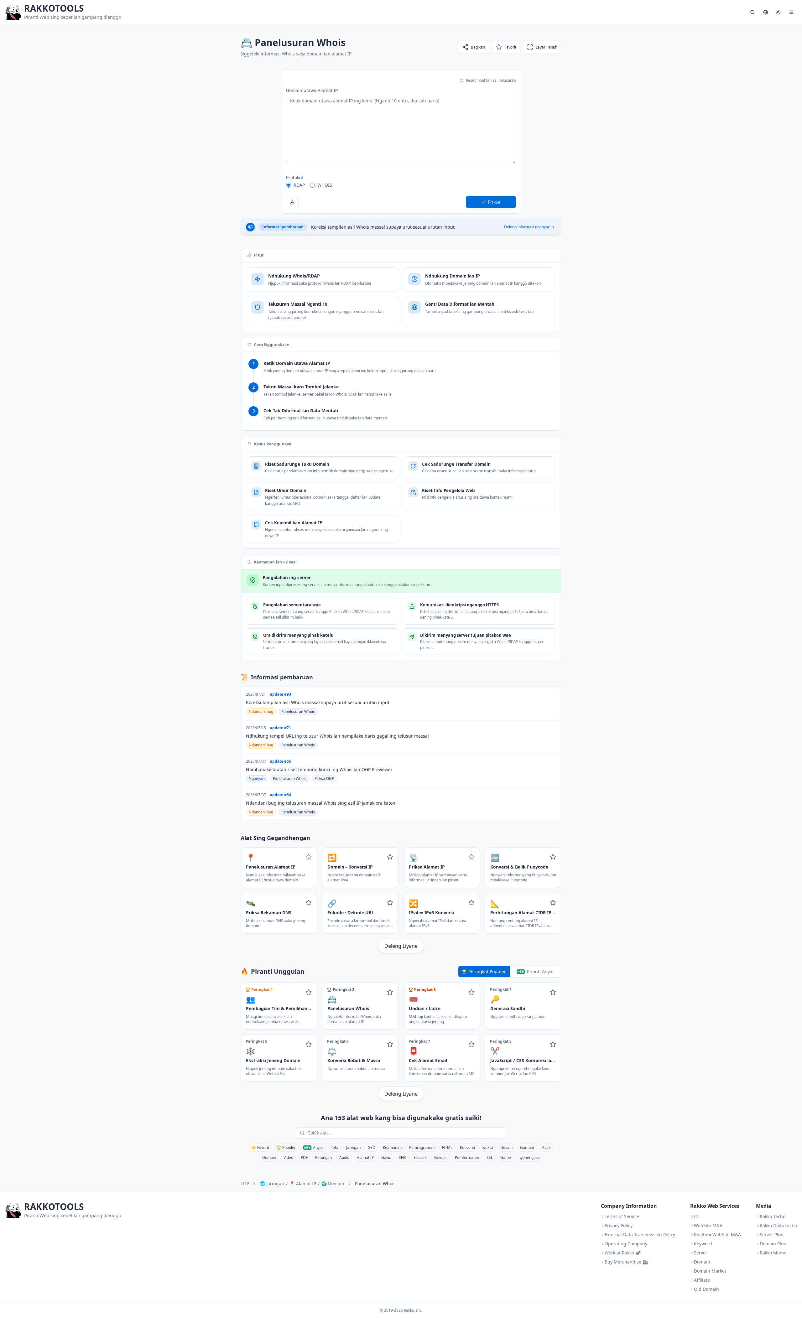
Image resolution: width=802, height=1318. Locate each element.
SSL (490, 1157)
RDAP (299, 185)
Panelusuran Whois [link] (375, 1183)
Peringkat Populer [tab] (487, 971)
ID (696, 1216)
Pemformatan (467, 1157)
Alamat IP (365, 1157)
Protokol (294, 177)
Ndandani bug (261, 711)
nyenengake (529, 1157)
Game (505, 1157)
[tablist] (509, 972)
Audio (344, 1157)
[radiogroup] (401, 185)
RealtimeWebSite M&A (717, 1235)
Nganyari (257, 778)
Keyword (703, 1244)
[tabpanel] (401, 1042)
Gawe (386, 1157)
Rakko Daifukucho (778, 1225)
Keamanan (392, 1147)
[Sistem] (778, 12)
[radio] (288, 185)
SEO (371, 1147)
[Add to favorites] (308, 857)
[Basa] (766, 12)
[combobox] (405, 1133)
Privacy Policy (619, 1225)
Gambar (527, 1147)
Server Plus (771, 1235)
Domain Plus (773, 1244)
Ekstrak (420, 1157)
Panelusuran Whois (298, 711)
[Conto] (292, 202)
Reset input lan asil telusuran (491, 80)
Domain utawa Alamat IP (312, 90)
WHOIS (324, 185)
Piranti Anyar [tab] (540, 971)
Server (700, 1253)
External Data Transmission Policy (640, 1235)
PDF (304, 1157)
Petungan (323, 1157)
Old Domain (706, 1289)
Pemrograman (422, 1147)
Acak (546, 1147)
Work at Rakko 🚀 (623, 1253)
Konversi (467, 1147)
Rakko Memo (773, 1253)
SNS (402, 1157)
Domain (269, 1157)
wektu (487, 1147)
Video (288, 1157)
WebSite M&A (708, 1225)
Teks (335, 1147)
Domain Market (710, 1271)
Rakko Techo (772, 1216)
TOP (245, 1183)
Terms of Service (622, 1216)
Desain (506, 1147)
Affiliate (702, 1280)
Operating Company (626, 1244)
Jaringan (353, 1147)
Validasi (440, 1157)
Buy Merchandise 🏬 (626, 1262)
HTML (447, 1147)
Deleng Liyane (401, 945)
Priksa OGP (324, 778)
